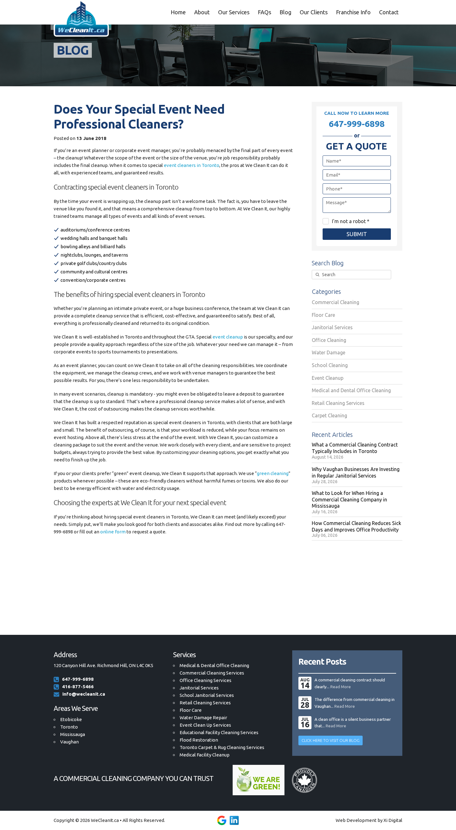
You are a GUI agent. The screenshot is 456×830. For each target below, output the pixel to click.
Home (178, 12)
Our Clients (314, 12)
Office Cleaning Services (205, 680)
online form (113, 531)
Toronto (69, 726)
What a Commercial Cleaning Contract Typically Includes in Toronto (355, 448)
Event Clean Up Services (205, 725)
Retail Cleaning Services (205, 702)
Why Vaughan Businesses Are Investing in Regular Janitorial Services (356, 472)
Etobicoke (71, 719)
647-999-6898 (78, 679)
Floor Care (191, 710)
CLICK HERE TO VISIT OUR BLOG (331, 740)
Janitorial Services (199, 687)
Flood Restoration (199, 740)
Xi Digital (392, 820)
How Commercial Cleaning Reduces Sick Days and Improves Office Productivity (356, 526)
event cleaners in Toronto (191, 165)
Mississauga (72, 734)
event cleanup (227, 336)
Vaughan (69, 741)
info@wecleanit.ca (83, 694)
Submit (356, 234)
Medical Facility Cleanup (205, 754)
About (202, 12)
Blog (285, 12)
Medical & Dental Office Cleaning (214, 665)
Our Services (233, 12)
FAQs (264, 12)
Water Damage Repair (203, 717)
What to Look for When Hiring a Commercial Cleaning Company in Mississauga (349, 499)
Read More (340, 686)
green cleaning (272, 473)
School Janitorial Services (207, 695)
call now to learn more (356, 119)
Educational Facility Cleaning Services (219, 732)
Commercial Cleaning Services (212, 672)
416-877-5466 (78, 686)
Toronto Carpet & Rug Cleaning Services (222, 747)
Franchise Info (353, 12)
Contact (389, 12)
